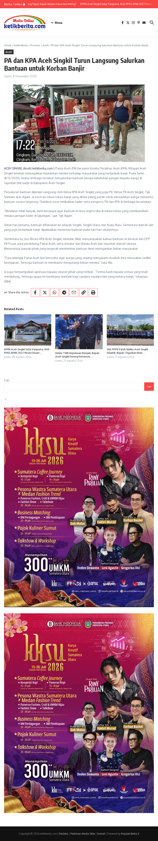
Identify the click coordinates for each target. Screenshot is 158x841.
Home (8, 45)
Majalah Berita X (130, 833)
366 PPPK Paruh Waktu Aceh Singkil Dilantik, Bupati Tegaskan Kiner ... (127, 351)
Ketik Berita (21, 45)
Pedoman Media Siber (82, 833)
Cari (6, 380)
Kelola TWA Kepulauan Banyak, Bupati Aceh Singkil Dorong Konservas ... (77, 354)
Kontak (101, 833)
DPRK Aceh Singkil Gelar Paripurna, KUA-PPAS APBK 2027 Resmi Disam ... (27, 351)
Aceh (46, 45)
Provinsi (35, 45)
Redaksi (63, 833)
